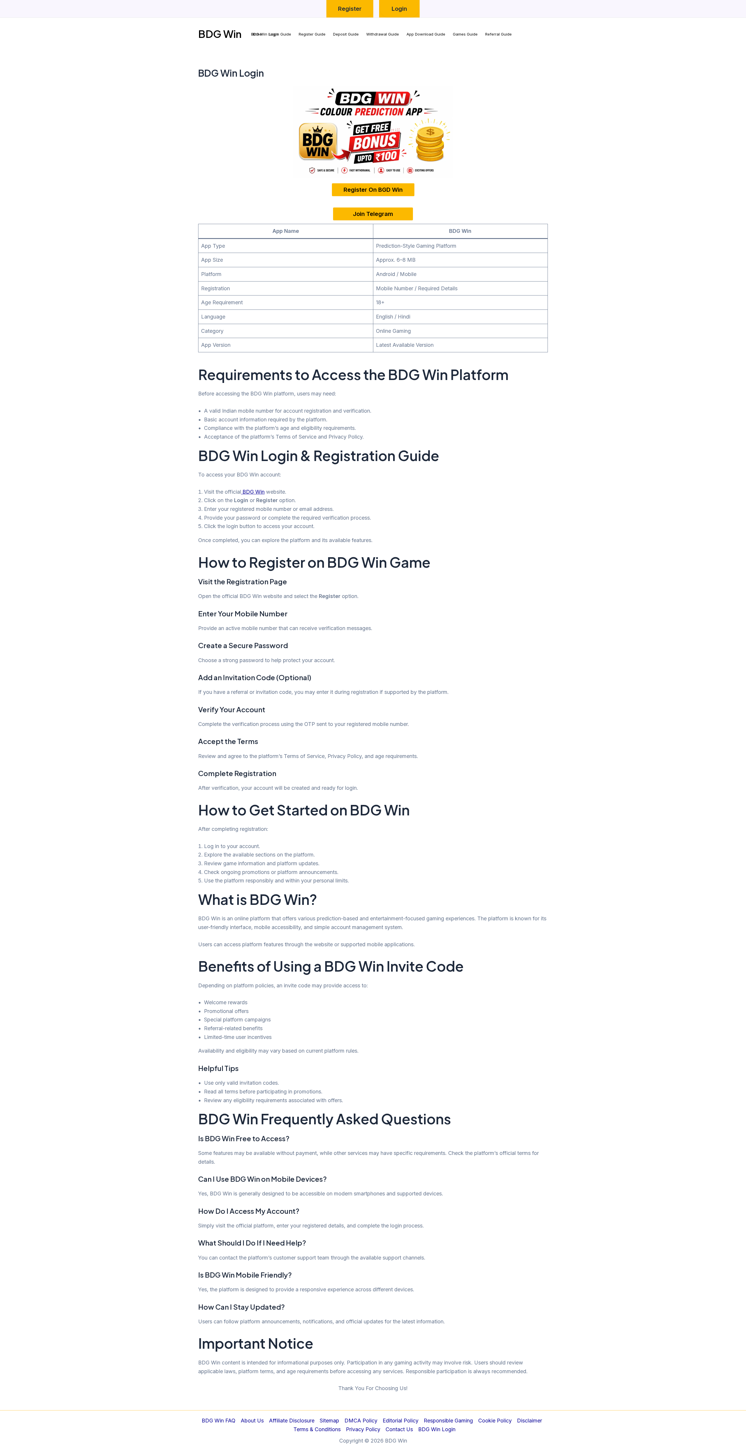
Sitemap (329, 1420)
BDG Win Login (436, 1429)
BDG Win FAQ (218, 1420)
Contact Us (399, 1429)
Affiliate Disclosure (291, 1420)
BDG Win (220, 33)
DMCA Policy (360, 1420)
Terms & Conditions (317, 1429)
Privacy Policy (363, 1429)
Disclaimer (529, 1420)
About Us (252, 1420)
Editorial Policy (400, 1420)
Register (350, 8)
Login (399, 8)
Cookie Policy (495, 1420)
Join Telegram (373, 213)
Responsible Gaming (448, 1420)
